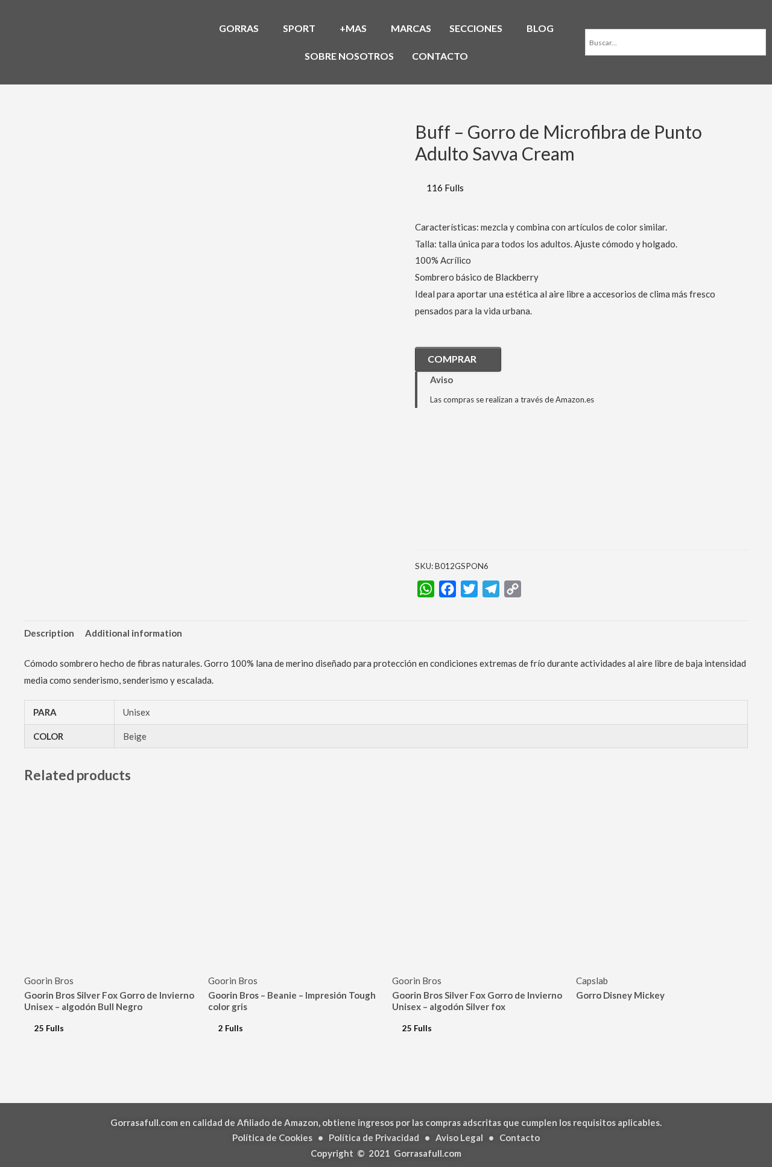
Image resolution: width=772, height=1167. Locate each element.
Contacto (519, 1137)
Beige (135, 736)
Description (49, 633)
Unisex (136, 712)
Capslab (592, 980)
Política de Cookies (272, 1137)
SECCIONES (475, 28)
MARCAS (411, 28)
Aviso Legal (459, 1137)
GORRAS (239, 28)
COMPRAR (452, 358)
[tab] (49, 634)
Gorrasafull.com (427, 1153)
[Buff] (475, 488)
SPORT (299, 28)
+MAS (353, 28)
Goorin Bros (49, 980)
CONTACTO (440, 56)
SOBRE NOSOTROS (349, 56)
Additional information (133, 633)
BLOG (540, 28)
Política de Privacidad (374, 1137)
